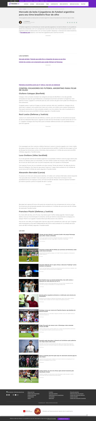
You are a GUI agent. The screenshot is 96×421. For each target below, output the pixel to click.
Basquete (51, 398)
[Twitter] (11, 1)
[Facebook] (9, 1)
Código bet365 (74, 396)
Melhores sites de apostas (76, 393)
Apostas (26, 4)
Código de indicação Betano (77, 395)
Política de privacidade (33, 393)
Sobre (29, 398)
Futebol (24, 9)
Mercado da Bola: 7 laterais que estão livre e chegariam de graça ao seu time (42, 59)
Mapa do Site (31, 392)
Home (20, 9)
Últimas (32, 4)
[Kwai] (17, 1)
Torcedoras (51, 396)
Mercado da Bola (74, 4)
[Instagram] (13, 1)
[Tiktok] (11, 395)
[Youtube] (15, 1)
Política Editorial (32, 395)
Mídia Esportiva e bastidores (56, 395)
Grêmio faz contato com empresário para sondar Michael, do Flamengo (41, 62)
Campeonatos (54, 4)
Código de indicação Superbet (78, 398)
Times (47, 4)
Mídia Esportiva (64, 4)
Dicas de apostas (74, 392)
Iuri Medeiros (27, 21)
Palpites (83, 4)
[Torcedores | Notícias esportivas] (14, 4)
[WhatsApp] (17, 395)
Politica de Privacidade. (51, 418)
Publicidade (31, 396)
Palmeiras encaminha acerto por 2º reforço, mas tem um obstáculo (39, 85)
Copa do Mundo (40, 4)
